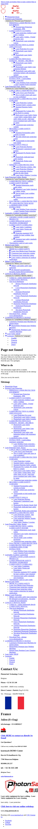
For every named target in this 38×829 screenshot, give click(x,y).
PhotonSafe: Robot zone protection (25, 511)
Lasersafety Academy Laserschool (16, 555)
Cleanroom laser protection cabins (25, 541)
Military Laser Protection (13, 595)
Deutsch (12, 662)
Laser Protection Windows (22, 516)
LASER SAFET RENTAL (18, 606)
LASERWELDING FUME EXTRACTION (18, 548)
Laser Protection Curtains (22, 461)
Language (8, 656)
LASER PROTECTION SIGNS (20, 545)
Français (12, 660)
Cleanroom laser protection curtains (25, 480)
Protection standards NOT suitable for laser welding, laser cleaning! (25, 573)
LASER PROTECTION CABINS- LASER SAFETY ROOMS (21, 527)
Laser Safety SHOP (11, 654)
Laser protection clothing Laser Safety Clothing (24, 401)
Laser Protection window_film (24, 515)
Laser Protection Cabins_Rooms (16, 524)
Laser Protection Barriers (22, 499)
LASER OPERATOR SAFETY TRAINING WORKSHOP (20, 561)
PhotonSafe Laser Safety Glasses (24, 417)
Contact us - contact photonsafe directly (22, 604)
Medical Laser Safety (12, 581)
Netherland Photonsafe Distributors (25, 631)
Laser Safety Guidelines (21, 566)
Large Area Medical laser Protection (21, 585)
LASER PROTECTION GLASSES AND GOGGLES (21, 412)
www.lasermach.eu (16, 815)
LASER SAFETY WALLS (18, 497)
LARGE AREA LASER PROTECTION (23, 449)
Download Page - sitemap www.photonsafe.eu (17, 638)
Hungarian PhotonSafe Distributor (25, 629)
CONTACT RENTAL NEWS (15, 602)
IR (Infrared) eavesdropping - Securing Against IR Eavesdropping (22, 600)
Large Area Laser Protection (23, 451)
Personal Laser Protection (13, 388)
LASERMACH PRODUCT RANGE (18, 641)
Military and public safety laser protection (23, 597)
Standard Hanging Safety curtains (25, 465)
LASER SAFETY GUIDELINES (20, 564)
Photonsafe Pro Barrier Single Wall (25, 505)
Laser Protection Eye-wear (22, 415)
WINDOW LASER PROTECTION (21, 513)
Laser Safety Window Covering (24, 522)
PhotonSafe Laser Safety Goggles (25, 419)
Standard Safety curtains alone (24, 463)
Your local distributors (16, 608)
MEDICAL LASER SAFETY (19, 583)
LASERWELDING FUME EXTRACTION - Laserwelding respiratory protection (20, 440)
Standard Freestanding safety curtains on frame (23, 487)
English (11, 658)
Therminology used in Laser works (21, 580)
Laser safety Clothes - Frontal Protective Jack (23, 404)
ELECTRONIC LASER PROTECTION (23, 543)
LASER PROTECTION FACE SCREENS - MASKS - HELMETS (21, 422)
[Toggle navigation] (21, 13)
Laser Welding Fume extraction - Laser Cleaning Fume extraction (24, 445)
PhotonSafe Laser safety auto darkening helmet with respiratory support (25, 434)
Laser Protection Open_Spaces (15, 448)
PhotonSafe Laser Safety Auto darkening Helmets (24, 429)
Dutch (11, 664)
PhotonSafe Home (11, 386)
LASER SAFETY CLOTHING (20, 398)
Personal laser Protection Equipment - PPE (22, 395)
